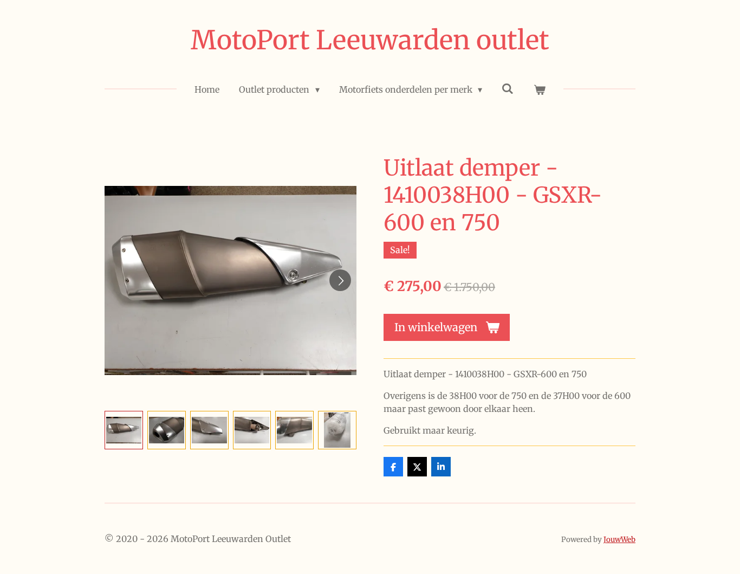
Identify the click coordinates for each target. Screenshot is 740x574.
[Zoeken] (508, 88)
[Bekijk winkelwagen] (539, 89)
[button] (124, 430)
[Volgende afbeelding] (340, 280)
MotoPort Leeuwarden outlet (370, 40)
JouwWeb (619, 539)
